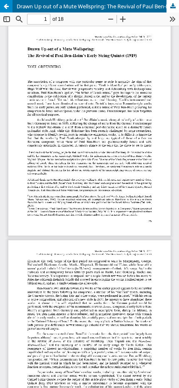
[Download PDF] (173, 6)
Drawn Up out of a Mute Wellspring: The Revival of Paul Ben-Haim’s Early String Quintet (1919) (98, 6)
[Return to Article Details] (6, 6)
